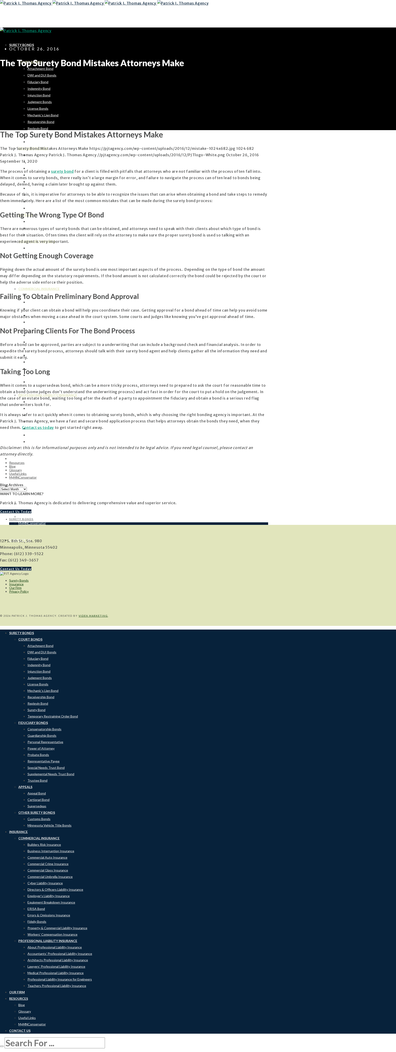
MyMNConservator (23, 477)
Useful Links (18, 474)
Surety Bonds (19, 580)
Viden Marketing (93, 615)
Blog (12, 466)
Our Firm (15, 588)
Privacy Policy (19, 591)
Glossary (15, 470)
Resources (17, 463)
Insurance (16, 584)
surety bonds (21, 519)
